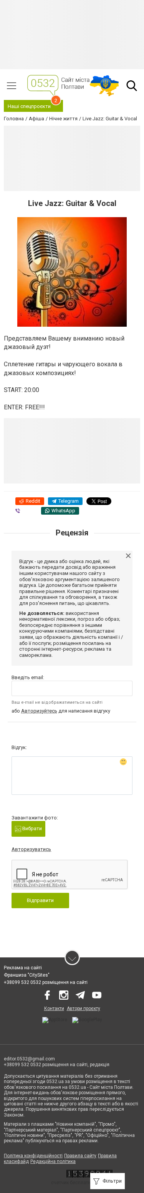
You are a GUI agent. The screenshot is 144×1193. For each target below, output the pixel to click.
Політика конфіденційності (33, 1155)
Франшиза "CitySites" (27, 975)
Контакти (54, 1008)
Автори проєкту (83, 1008)
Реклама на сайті (23, 967)
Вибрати (31, 828)
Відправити (40, 900)
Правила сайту (80, 1155)
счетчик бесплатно (72, 1182)
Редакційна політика (53, 1161)
